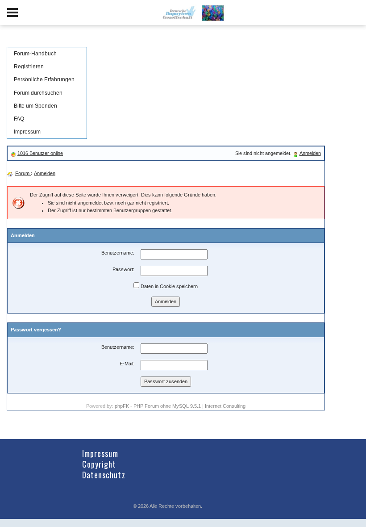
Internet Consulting (225, 406)
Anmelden (310, 153)
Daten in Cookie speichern (168, 286)
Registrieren (29, 66)
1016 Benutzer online (40, 153)
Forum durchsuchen (38, 93)
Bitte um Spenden (35, 106)
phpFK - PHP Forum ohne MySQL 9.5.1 (158, 406)
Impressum (27, 132)
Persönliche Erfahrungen (44, 79)
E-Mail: (127, 363)
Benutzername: (117, 252)
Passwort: (123, 269)
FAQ (19, 119)
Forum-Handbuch (35, 53)
